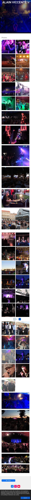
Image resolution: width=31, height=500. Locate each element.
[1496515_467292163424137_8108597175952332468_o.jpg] (22, 239)
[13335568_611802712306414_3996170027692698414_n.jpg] (22, 296)
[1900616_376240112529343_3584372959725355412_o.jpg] (8, 239)
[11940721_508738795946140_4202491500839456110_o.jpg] (8, 296)
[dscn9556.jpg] (8, 356)
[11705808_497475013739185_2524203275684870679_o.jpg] (22, 268)
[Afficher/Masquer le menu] (28, 2)
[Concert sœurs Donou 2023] (22, 75)
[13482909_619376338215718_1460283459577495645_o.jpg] (22, 310)
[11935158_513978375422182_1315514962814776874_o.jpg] (8, 282)
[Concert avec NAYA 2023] (22, 47)
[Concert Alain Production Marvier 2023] (8, 89)
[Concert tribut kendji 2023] (8, 75)
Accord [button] (25, 497)
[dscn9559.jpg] (8, 342)
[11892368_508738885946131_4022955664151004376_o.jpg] (22, 282)
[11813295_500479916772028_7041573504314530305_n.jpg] (8, 268)
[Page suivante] (20, 319)
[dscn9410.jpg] (22, 328)
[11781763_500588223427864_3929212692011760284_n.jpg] (22, 253)
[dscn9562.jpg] (22, 342)
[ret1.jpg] (8, 385)
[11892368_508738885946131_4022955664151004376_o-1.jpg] (22, 356)
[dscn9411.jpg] (8, 328)
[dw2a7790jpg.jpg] (22, 371)
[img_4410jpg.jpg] (8, 371)
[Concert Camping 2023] (22, 103)
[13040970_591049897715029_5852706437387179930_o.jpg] (8, 310)
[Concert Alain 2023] (8, 61)
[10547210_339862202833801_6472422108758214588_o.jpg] (8, 253)
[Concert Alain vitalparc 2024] (8, 47)
